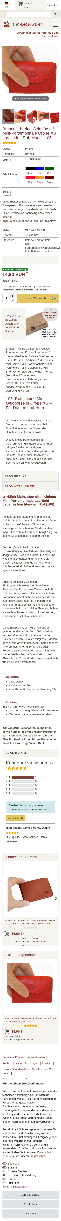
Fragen (34, 1063)
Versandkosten (43, 286)
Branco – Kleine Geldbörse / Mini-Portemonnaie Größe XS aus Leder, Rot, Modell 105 (30, 1020)
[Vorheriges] (5, 74)
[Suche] (55, 14)
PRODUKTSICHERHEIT (19, 486)
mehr (5, 220)
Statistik (13, 1167)
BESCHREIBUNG (16, 476)
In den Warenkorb (35, 298)
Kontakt (7, 1063)
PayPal (12, 1179)
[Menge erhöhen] (12, 296)
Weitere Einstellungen (15, 1186)
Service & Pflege (12, 1057)
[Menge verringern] (12, 300)
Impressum (38, 1156)
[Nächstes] (56, 74)
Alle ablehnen (31, 1204)
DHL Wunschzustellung (22, 1175)
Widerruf (21, 1063)
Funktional (14, 1182)
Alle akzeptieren (30, 1195)
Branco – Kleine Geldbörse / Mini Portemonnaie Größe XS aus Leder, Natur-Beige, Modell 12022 (30, 922)
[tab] (30, 477)
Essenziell (14, 1163)
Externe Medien (17, 1171)
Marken (46, 1063)
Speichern (30, 1213)
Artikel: (26, 5)
